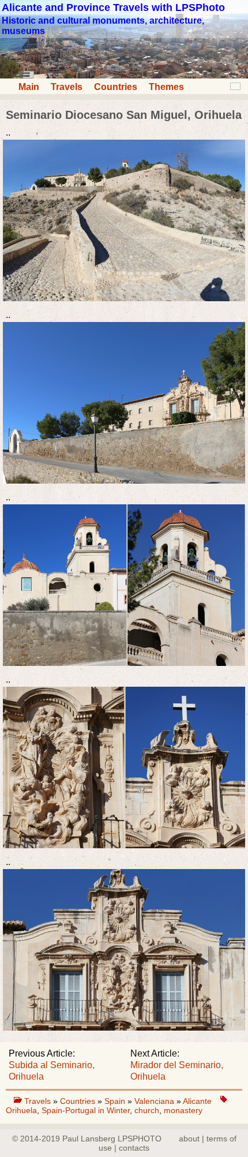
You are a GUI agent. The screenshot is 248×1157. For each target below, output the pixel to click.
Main (28, 87)
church (146, 1110)
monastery (183, 1110)
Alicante (197, 1101)
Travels (66, 87)
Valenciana (155, 1101)
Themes (166, 87)
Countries (115, 87)
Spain (115, 1101)
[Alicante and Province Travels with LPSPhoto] (124, 75)
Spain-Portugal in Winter (86, 1110)
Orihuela (21, 1110)
